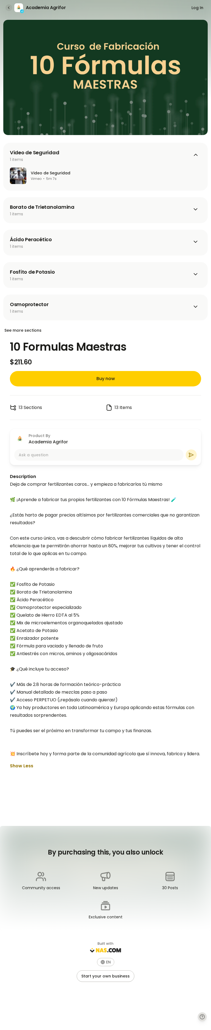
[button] (105, 962)
